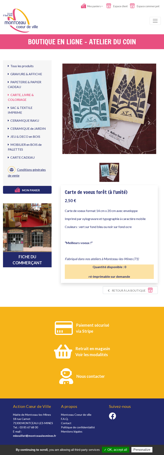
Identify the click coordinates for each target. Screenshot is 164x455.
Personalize (141, 449)
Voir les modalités (91, 354)
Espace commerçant (147, 6)
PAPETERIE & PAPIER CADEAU (24, 84)
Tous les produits (22, 66)
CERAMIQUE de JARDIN (28, 128)
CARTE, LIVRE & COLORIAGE (21, 97)
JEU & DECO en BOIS (25, 136)
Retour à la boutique (128, 290)
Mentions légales (71, 431)
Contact (66, 423)
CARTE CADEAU (22, 157)
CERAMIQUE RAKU (24, 120)
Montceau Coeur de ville (76, 414)
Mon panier (30, 190)
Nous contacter (90, 376)
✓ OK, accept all (115, 449)
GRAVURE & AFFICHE (26, 74)
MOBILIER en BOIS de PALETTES (25, 147)
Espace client (120, 6)
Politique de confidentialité (78, 427)
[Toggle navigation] (155, 21)
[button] (69, 123)
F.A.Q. (64, 419)
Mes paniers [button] (94, 6)
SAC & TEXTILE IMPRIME (20, 110)
